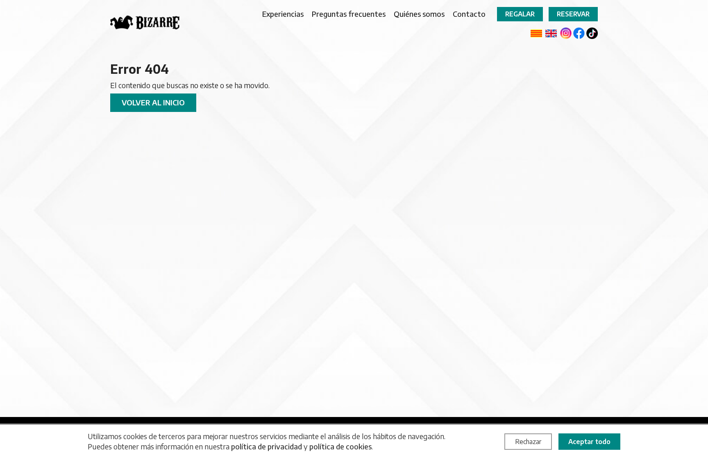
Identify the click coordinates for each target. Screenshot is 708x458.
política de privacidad (266, 446)
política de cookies (340, 446)
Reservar (573, 14)
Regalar (520, 14)
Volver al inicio (153, 102)
